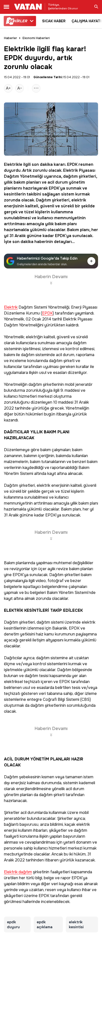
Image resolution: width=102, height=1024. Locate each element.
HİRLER (17, 21)
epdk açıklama (45, 924)
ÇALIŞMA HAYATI (86, 21)
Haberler (10, 38)
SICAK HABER (54, 21)
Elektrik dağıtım (18, 872)
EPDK (72, 164)
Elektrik (70, 170)
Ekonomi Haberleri (36, 38)
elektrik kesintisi (76, 924)
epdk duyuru (13, 924)
